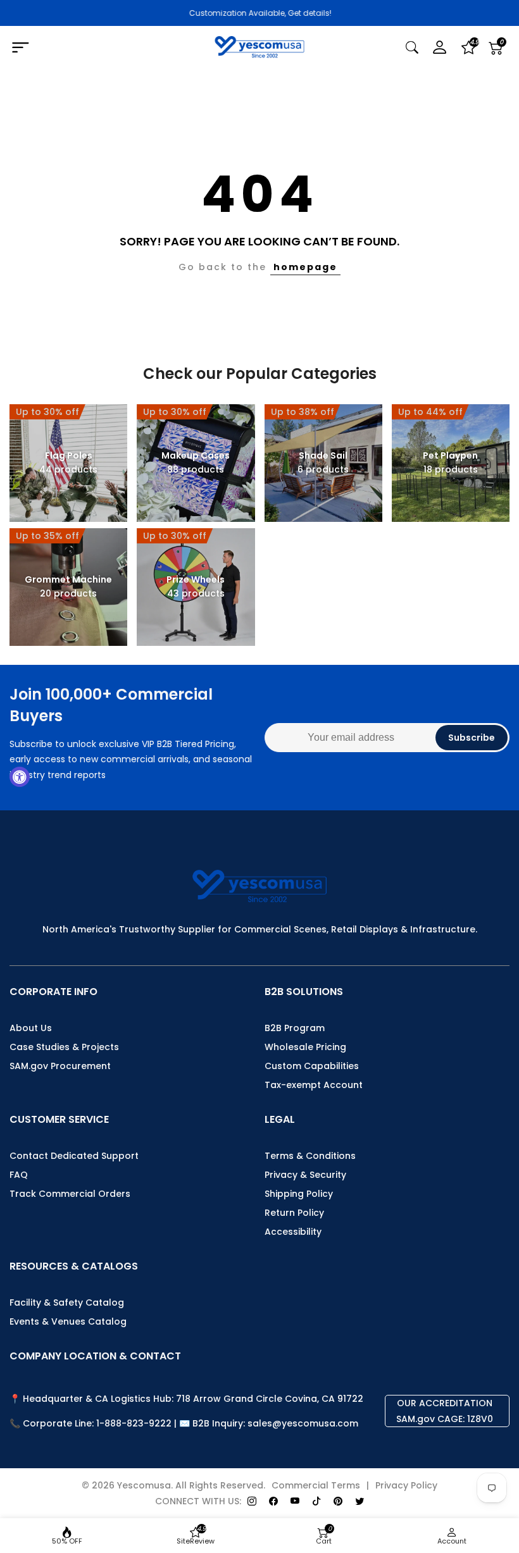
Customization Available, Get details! (260, 13)
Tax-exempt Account (314, 1085)
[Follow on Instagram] (251, 1501)
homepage (305, 267)
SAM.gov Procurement (60, 1066)
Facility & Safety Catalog (66, 1302)
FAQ (18, 1174)
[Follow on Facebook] (273, 1501)
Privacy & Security (305, 1174)
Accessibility (293, 1231)
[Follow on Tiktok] (316, 1501)
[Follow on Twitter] (359, 1501)
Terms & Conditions (310, 1155)
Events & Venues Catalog (68, 1321)
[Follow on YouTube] (295, 1501)
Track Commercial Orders (69, 1193)
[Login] (440, 47)
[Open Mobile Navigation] (89, 48)
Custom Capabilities (312, 1066)
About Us (30, 1028)
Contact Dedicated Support (74, 1155)
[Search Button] (412, 48)
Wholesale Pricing (305, 1047)
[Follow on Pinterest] (338, 1501)
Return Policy (294, 1212)
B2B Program (295, 1028)
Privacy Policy (406, 1485)
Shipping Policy (299, 1193)
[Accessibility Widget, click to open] (19, 777)
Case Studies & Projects (64, 1047)
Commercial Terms (316, 1485)
